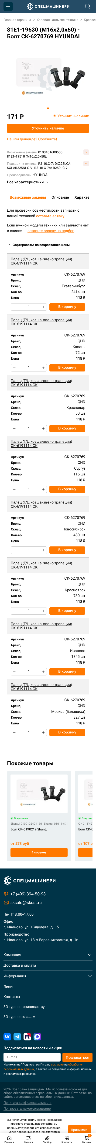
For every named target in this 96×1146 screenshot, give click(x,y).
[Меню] (8, 6)
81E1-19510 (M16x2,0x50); (27, 156)
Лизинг (9, 987)
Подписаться (77, 1057)
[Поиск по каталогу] (88, 6)
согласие (57, 1064)
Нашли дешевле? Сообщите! (32, 139)
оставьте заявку (50, 216)
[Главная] (48, 6)
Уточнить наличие (48, 128)
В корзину (67, 306)
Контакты (11, 996)
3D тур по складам (19, 1016)
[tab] (48, 108)
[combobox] (44, 245)
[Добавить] (43, 307)
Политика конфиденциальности (27, 1102)
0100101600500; (50, 152)
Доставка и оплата (19, 965)
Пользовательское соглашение (27, 1108)
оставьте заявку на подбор (50, 231)
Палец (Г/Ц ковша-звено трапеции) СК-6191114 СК (41, 261)
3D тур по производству (24, 1006)
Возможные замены (28, 197)
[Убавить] (14, 307)
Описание (60, 197)
